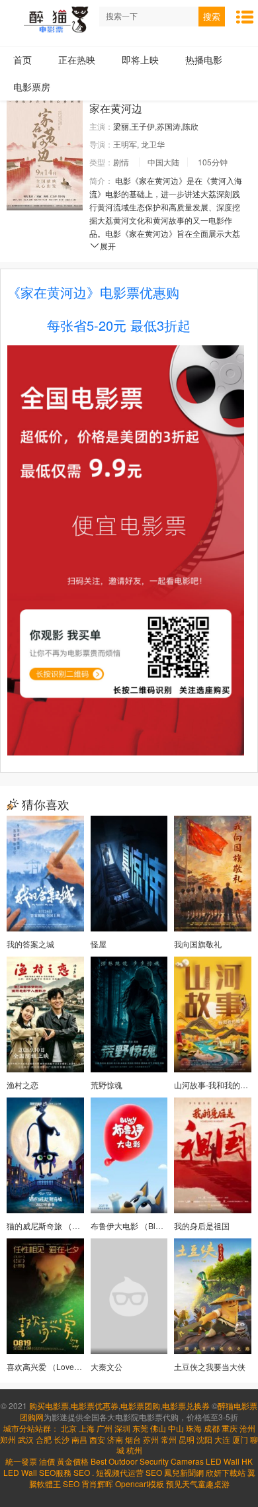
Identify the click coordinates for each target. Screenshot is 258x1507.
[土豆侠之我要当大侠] (212, 1296)
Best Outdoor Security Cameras (147, 1461)
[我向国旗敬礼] (212, 873)
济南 (115, 1439)
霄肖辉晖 (98, 1483)
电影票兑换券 (186, 1405)
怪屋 (99, 943)
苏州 (151, 1439)
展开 (108, 245)
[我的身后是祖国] (212, 1155)
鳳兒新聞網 (184, 1472)
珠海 (194, 1428)
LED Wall (20, 1472)
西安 (97, 1439)
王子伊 (143, 126)
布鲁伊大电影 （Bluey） (134, 1225)
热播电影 (203, 59)
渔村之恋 (22, 1084)
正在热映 (76, 59)
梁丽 (121, 126)
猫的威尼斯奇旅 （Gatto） (53, 1225)
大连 (222, 1439)
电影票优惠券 (94, 1405)
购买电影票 (49, 1405)
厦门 (240, 1439)
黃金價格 (73, 1461)
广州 (104, 1428)
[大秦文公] (129, 1296)
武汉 (26, 1439)
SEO (81, 1472)
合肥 (44, 1439)
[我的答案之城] (45, 873)
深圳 (122, 1428)
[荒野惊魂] (129, 1014)
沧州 (247, 1428)
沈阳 (204, 1439)
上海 (87, 1428)
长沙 (61, 1439)
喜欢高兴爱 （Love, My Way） (60, 1366)
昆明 (186, 1439)
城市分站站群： (31, 1428)
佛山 (158, 1428)
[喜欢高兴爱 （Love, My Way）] (45, 1296)
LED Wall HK (229, 1461)
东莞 (140, 1428)
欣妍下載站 (225, 1472)
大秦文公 (106, 1366)
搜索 (211, 17)
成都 (212, 1428)
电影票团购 (140, 1405)
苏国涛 (169, 126)
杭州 (134, 1449)
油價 (47, 1461)
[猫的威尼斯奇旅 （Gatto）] (45, 1155)
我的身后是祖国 (202, 1225)
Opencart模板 (140, 1483)
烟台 (133, 1439)
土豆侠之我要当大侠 (209, 1366)
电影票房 (31, 86)
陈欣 (190, 126)
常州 (169, 1439)
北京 (69, 1428)
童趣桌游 (214, 1483)
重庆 (229, 1428)
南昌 (79, 1439)
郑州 (8, 1439)
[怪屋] (129, 873)
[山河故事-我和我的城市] (212, 1014)
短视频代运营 (120, 1472)
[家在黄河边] (45, 153)
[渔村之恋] (45, 1014)
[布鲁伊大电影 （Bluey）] (129, 1155)
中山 (176, 1428)
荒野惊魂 (106, 1084)
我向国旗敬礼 (198, 943)
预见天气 (182, 1483)
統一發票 (21, 1461)
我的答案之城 (30, 943)
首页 (22, 59)
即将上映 (140, 59)
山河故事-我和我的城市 (215, 1084)
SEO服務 (55, 1472)
